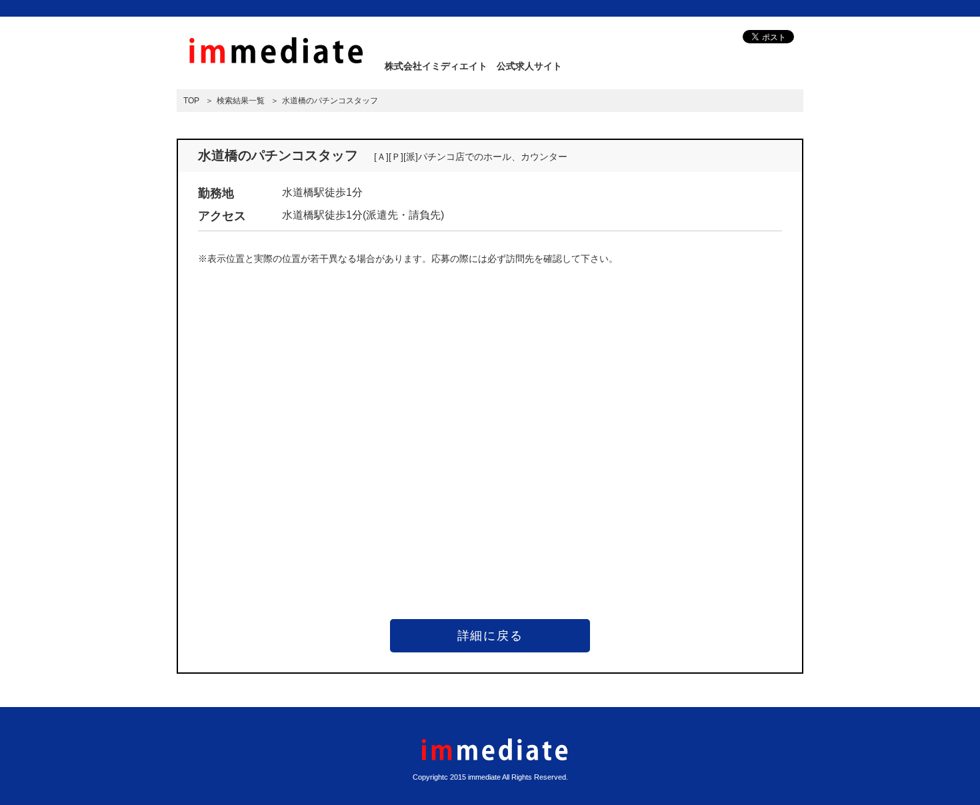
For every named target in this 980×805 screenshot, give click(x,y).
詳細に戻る (490, 635)
